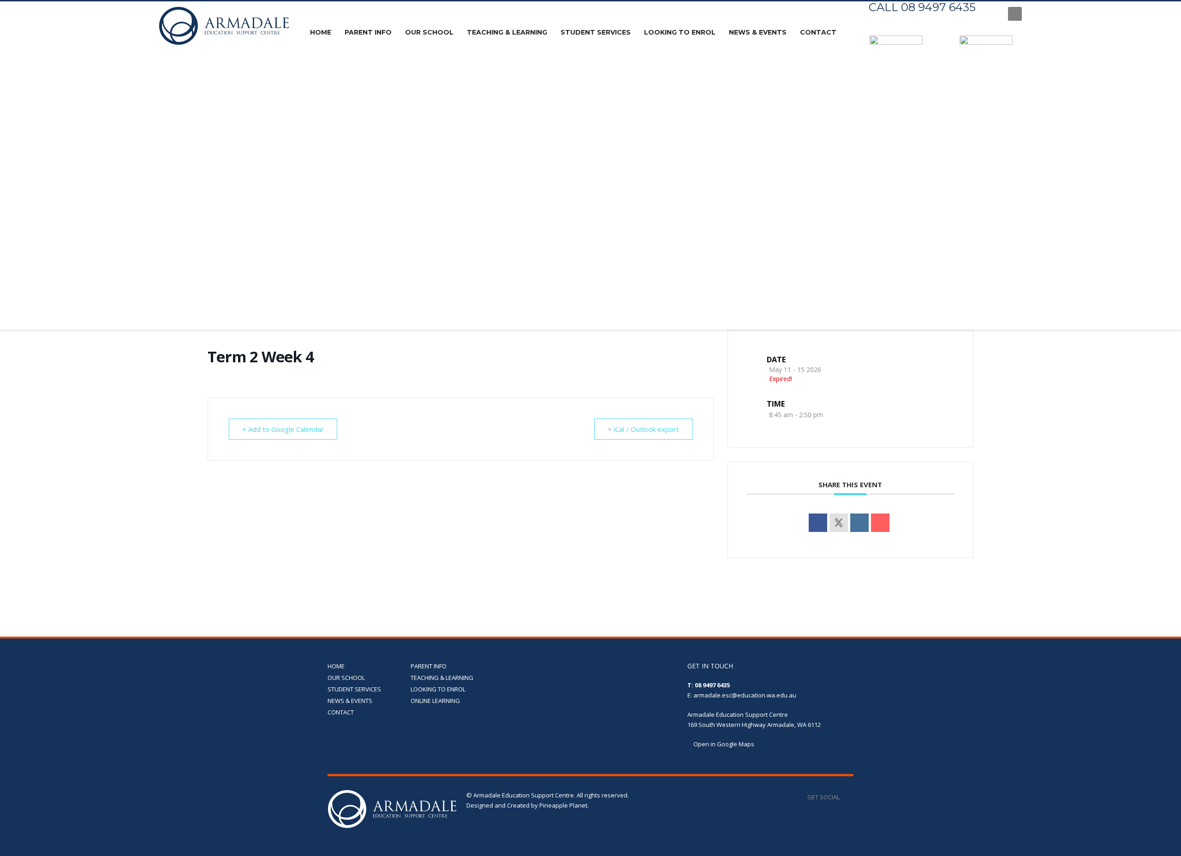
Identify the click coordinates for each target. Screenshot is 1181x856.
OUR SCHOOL (346, 677)
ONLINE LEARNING (435, 701)
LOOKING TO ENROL (438, 689)
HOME (336, 666)
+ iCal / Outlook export (643, 429)
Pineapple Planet (563, 805)
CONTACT (341, 712)
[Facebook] (992, 14)
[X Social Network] (838, 523)
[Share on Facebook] (818, 523)
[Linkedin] (859, 523)
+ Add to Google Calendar (283, 429)
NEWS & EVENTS (350, 701)
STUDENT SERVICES (354, 689)
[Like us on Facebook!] (846, 797)
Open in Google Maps (723, 744)
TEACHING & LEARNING (442, 677)
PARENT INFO (429, 666)
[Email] (880, 523)
